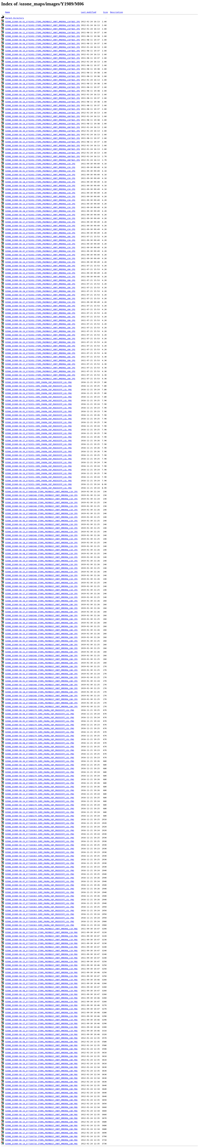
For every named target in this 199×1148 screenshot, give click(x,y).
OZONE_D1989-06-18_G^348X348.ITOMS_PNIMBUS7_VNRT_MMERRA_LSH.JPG (41, 543)
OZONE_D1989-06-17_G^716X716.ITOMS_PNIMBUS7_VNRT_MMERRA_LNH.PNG (41, 1133)
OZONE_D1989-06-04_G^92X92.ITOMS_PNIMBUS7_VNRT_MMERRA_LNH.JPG (40, 313)
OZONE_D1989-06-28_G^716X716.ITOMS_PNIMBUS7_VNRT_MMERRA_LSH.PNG (41, 1020)
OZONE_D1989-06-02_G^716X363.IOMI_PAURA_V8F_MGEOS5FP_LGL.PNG (39, 867)
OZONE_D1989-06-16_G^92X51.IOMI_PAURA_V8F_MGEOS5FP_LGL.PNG (38, 473)
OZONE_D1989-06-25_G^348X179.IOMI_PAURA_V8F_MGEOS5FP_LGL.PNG (39, 736)
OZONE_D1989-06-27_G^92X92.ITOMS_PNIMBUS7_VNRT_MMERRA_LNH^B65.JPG (42, 62)
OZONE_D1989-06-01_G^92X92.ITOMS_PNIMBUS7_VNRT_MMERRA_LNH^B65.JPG (42, 156)
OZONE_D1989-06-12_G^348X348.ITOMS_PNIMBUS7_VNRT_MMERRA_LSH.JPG (41, 517)
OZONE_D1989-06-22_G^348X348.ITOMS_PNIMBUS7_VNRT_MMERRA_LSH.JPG (41, 535)
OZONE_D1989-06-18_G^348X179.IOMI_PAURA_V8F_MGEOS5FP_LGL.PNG (39, 765)
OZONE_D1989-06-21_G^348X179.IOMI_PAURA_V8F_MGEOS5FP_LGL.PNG (39, 732)
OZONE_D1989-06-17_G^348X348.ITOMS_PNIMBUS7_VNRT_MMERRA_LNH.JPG (41, 696)
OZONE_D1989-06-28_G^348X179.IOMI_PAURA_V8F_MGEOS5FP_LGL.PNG (39, 790)
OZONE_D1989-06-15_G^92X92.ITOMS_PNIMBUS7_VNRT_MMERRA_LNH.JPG (40, 379)
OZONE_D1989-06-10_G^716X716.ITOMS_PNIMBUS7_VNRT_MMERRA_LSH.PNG (41, 969)
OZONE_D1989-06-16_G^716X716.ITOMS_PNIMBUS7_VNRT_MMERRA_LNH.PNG (41, 1114)
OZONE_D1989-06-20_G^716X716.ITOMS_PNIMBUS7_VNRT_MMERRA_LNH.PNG (41, 1104)
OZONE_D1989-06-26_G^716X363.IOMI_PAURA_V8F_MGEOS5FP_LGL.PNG (39, 878)
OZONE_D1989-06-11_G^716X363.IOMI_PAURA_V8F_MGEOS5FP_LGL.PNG (39, 925)
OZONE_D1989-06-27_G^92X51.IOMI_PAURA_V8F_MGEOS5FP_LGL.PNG (38, 440)
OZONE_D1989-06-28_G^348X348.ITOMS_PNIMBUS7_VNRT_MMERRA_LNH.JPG (41, 604)
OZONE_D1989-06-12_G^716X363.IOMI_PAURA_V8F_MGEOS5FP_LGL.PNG (39, 910)
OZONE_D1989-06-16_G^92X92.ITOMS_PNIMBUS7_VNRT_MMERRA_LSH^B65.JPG (42, 102)
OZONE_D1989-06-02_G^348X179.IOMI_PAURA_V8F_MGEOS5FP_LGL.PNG (39, 757)
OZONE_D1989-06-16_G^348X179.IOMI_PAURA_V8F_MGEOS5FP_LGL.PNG (39, 808)
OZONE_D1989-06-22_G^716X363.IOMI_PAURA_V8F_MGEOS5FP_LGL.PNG (39, 859)
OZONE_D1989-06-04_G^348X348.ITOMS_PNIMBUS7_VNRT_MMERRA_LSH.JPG (41, 502)
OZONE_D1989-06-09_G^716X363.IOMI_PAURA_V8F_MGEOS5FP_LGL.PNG (39, 892)
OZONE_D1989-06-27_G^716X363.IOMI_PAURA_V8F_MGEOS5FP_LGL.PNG (39, 889)
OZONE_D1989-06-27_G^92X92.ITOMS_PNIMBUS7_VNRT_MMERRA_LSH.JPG (40, 302)
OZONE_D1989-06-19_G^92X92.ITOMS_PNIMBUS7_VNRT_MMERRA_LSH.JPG (40, 207)
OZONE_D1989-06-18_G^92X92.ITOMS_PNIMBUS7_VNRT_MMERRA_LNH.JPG (40, 368)
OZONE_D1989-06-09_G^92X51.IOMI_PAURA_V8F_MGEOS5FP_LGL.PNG (38, 466)
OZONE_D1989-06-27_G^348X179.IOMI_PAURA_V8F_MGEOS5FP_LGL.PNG (39, 787)
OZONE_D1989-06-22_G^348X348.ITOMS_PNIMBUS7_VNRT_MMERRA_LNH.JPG (41, 615)
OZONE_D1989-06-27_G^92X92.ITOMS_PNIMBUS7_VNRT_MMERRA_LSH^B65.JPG (42, 153)
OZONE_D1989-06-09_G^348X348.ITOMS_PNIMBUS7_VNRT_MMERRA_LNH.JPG (41, 645)
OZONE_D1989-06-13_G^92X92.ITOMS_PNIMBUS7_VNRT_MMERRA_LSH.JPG (40, 204)
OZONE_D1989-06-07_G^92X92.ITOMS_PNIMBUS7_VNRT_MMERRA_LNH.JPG (40, 295)
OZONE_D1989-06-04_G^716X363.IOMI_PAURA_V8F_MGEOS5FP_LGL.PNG (39, 849)
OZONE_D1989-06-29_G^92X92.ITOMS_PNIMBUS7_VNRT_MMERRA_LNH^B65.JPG (42, 116)
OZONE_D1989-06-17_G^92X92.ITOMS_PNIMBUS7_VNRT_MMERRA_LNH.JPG (40, 364)
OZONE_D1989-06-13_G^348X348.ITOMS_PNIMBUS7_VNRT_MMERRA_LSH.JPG (41, 532)
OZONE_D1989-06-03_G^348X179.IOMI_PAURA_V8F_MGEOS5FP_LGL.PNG (39, 750)
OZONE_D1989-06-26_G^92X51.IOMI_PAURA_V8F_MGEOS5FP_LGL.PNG (38, 415)
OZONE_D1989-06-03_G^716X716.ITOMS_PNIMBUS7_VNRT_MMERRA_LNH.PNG (41, 1085)
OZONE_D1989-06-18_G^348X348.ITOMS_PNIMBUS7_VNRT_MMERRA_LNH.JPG (41, 692)
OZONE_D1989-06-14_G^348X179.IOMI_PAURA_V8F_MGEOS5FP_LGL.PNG (39, 801)
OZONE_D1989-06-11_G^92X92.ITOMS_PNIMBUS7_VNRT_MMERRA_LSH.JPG (40, 167)
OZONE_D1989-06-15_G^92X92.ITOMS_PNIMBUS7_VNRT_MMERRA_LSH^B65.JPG (42, 142)
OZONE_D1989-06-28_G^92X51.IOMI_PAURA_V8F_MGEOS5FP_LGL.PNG (38, 448)
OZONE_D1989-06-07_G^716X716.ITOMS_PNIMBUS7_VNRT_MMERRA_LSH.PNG (41, 1009)
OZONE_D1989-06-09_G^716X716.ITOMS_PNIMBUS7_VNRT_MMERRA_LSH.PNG (41, 976)
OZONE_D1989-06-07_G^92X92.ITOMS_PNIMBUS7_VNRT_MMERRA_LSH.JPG (40, 251)
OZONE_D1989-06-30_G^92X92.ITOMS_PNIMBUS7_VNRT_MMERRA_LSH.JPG (40, 258)
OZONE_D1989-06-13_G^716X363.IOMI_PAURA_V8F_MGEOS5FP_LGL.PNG (39, 921)
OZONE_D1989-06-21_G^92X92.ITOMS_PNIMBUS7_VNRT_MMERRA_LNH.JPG (40, 324)
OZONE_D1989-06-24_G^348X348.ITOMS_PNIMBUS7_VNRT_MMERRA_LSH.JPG (41, 564)
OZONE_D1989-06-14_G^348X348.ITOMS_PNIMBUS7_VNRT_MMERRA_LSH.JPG (41, 586)
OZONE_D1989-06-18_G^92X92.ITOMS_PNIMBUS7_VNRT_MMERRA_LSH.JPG (40, 182)
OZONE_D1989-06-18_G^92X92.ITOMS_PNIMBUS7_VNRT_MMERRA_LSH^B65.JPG (42, 83)
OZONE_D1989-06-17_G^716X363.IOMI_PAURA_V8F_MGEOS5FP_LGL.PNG (39, 903)
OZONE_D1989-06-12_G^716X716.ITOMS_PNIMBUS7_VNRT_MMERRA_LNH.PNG (41, 1136)
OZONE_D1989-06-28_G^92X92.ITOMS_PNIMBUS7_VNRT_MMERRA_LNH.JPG (40, 291)
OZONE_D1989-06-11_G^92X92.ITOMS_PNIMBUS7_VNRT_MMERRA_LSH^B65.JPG (42, 32)
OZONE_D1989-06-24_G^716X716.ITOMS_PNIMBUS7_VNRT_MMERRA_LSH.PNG (41, 1005)
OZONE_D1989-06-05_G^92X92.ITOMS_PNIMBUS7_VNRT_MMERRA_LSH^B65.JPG (42, 87)
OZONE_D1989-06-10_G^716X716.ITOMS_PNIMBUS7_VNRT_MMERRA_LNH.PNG (41, 1063)
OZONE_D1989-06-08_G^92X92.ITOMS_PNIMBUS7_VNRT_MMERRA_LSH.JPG (40, 185)
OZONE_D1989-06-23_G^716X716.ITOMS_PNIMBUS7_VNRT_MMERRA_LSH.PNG (41, 1027)
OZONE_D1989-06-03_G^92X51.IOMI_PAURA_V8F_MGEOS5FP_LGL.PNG (38, 382)
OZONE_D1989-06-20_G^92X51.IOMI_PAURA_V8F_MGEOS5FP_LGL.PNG (38, 422)
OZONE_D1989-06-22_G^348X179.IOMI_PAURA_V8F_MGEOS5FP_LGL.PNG (39, 747)
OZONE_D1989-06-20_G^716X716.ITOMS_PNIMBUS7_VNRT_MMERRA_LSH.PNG (41, 980)
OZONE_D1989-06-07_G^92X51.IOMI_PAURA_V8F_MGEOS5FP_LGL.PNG (38, 462)
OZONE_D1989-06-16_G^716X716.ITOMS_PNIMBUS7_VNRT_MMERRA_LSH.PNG (41, 951)
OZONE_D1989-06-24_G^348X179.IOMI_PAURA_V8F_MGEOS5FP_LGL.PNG (39, 710)
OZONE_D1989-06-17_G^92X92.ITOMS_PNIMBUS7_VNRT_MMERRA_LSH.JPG (40, 222)
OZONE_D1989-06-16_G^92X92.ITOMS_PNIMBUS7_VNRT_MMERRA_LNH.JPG (40, 349)
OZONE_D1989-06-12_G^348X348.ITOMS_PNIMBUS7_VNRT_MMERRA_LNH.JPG (41, 706)
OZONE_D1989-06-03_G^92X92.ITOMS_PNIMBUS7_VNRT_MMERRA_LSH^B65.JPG (42, 29)
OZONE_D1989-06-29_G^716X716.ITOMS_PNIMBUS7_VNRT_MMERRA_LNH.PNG (41, 1093)
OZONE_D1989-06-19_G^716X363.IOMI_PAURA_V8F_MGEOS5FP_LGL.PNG (39, 856)
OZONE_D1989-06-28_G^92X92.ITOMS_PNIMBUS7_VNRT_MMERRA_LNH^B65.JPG (42, 127)
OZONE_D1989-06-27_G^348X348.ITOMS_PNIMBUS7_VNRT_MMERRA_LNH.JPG (41, 612)
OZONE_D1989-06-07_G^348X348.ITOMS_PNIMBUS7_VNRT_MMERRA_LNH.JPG (41, 626)
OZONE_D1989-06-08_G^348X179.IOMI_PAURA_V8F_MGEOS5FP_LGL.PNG (39, 743)
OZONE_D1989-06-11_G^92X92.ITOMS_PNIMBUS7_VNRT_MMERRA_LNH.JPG (40, 357)
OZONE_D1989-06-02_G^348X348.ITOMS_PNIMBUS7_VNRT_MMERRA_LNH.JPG (41, 674)
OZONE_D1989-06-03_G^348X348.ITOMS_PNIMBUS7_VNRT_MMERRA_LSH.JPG (41, 499)
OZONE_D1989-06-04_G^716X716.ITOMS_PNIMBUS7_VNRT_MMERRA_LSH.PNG (41, 929)
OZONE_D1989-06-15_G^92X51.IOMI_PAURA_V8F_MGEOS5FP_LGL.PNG (38, 433)
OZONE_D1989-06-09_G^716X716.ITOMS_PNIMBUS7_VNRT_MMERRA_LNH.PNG (41, 1060)
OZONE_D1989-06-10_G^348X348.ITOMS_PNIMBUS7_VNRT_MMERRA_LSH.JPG (41, 513)
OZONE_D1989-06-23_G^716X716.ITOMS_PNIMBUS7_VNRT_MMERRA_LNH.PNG (41, 1111)
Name (7, 12)
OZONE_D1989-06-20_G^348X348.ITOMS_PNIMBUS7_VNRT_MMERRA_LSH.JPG (41, 539)
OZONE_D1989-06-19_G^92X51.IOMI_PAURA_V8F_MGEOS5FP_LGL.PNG (38, 419)
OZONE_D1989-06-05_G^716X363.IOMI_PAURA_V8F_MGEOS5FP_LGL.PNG (39, 834)
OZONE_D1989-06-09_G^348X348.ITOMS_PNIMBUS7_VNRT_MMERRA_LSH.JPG (41, 528)
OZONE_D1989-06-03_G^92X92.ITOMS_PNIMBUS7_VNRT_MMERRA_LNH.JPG (40, 284)
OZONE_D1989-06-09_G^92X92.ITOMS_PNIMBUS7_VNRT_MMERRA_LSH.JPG (40, 189)
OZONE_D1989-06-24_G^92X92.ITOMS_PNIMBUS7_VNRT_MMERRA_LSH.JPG (40, 262)
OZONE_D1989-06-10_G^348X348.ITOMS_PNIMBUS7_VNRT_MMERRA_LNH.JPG (41, 670)
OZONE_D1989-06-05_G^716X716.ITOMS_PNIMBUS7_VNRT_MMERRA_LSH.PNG (41, 936)
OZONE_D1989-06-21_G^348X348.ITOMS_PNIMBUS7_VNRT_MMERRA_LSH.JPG (41, 510)
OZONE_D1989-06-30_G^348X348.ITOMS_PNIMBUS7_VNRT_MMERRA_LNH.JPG (41, 623)
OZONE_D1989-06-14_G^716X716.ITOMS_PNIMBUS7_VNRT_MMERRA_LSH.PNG (41, 947)
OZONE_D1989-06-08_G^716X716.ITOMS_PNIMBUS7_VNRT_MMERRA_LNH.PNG (41, 1042)
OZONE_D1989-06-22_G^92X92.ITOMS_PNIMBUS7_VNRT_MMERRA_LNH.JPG (40, 335)
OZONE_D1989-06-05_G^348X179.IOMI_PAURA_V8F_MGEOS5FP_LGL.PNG (39, 721)
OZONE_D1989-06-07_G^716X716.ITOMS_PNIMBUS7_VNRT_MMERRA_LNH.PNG (41, 1038)
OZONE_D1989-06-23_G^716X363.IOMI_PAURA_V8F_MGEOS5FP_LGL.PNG (39, 841)
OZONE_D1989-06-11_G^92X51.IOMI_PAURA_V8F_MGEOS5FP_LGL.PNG (38, 488)
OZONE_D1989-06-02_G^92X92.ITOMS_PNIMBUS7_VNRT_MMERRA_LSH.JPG (40, 164)
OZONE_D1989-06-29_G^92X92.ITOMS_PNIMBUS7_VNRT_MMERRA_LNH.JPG (40, 287)
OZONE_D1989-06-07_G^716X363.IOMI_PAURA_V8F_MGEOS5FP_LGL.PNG (39, 881)
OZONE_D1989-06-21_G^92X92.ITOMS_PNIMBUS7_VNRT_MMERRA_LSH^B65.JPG (42, 36)
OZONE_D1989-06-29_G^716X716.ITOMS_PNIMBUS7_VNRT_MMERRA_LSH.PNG (41, 1016)
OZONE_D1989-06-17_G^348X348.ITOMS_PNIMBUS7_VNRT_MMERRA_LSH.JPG (41, 590)
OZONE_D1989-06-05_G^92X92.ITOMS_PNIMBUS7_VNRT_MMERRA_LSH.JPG (40, 247)
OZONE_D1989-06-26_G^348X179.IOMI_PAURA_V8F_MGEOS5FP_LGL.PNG (39, 783)
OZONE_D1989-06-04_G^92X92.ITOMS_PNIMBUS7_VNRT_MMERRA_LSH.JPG (40, 178)
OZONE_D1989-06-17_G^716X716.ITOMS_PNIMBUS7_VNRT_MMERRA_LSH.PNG (41, 1002)
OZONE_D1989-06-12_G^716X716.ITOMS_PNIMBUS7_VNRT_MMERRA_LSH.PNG (41, 994)
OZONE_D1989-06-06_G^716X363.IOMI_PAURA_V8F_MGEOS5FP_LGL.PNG (39, 827)
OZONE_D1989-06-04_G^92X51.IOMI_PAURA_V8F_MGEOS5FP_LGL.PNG (38, 408)
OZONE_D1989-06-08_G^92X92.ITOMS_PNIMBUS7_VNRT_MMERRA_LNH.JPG (40, 266)
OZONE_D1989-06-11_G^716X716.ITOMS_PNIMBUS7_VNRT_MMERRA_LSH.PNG (41, 987)
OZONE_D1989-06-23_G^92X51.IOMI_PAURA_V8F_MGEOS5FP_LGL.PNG (38, 386)
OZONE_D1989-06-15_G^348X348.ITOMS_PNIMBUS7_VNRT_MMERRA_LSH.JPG (41, 583)
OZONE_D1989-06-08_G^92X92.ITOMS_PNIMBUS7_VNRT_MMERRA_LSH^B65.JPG (42, 40)
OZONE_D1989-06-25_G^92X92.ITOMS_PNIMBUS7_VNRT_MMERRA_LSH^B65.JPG (42, 54)
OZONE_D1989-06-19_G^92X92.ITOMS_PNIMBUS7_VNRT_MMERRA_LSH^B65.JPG (42, 73)
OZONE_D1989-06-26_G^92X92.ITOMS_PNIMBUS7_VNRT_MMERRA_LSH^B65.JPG (42, 47)
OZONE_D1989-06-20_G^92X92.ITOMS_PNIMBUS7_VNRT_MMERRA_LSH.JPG (40, 240)
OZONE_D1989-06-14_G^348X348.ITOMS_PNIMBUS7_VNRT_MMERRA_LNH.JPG (41, 703)
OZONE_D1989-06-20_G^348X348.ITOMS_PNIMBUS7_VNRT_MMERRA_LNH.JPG (41, 663)
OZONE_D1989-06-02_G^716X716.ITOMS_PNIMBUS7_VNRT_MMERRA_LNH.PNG (41, 1053)
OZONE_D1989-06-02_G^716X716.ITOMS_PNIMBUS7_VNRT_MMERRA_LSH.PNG (41, 943)
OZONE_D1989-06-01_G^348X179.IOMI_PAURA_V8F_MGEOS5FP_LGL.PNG (39, 725)
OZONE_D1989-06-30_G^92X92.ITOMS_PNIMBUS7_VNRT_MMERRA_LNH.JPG (40, 320)
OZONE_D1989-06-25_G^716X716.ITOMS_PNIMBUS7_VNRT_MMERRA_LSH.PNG (41, 983)
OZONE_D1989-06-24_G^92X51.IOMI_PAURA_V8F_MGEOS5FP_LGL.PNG (38, 393)
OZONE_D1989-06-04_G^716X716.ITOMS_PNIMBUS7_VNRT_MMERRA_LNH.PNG (41, 1056)
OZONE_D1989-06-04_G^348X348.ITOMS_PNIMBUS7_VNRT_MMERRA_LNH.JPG (41, 666)
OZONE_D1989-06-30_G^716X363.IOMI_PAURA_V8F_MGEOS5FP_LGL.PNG (39, 896)
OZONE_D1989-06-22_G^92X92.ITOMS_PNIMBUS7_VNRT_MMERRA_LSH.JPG (40, 218)
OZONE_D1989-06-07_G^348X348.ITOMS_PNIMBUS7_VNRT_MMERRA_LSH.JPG (41, 568)
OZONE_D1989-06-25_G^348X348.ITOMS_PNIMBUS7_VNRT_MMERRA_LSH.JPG (41, 572)
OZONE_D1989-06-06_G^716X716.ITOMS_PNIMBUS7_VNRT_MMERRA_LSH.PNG (41, 932)
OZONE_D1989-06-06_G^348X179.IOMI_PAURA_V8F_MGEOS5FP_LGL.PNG (39, 714)
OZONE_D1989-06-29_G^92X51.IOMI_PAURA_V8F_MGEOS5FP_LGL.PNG (38, 437)
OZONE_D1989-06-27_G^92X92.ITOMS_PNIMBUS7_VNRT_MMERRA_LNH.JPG (40, 236)
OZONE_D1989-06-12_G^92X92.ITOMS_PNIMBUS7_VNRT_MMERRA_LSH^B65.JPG (42, 58)
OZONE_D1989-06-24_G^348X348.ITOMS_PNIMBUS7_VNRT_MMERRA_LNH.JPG (41, 630)
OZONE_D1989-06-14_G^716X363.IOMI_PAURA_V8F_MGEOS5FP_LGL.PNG (39, 918)
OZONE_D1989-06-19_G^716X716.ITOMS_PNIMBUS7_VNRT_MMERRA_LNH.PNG (41, 1096)
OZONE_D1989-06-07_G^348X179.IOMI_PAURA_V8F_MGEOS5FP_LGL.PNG (39, 772)
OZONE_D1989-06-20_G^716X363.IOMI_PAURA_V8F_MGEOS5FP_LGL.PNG (39, 863)
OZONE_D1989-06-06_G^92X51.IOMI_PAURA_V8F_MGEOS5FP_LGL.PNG (38, 389)
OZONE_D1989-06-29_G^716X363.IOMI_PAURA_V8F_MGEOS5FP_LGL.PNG (39, 885)
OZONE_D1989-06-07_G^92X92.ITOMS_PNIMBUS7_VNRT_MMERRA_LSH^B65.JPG (42, 98)
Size (105, 12)
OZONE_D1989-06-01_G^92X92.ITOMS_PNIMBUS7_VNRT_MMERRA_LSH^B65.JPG (42, 25)
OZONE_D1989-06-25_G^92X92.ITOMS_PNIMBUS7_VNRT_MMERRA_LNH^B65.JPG (42, 149)
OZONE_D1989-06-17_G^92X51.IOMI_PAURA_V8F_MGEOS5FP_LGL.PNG (38, 455)
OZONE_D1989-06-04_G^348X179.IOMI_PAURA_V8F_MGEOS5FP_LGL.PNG (39, 717)
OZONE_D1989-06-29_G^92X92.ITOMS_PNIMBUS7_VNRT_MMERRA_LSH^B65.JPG (42, 80)
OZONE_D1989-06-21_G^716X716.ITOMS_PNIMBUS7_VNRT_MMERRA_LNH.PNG (41, 1118)
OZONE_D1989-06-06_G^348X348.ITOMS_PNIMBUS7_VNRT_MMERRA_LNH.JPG (41, 659)
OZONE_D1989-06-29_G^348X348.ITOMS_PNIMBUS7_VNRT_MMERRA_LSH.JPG (41, 561)
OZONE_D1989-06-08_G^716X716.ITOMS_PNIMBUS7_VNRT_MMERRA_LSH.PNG (41, 991)
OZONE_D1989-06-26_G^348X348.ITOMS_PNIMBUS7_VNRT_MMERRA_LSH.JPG (41, 575)
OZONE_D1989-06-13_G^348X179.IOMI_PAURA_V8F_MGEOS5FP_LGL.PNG (39, 812)
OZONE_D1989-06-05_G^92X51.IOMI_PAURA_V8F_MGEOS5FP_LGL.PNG (38, 404)
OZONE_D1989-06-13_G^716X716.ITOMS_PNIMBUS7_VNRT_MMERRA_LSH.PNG (41, 958)
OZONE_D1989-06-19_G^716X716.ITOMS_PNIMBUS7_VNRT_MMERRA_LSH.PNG (41, 998)
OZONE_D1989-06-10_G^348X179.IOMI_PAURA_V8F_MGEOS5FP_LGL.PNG (39, 805)
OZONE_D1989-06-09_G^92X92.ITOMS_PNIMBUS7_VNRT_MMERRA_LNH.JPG (40, 309)
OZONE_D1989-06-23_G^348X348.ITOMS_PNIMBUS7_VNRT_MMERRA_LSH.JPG (41, 557)
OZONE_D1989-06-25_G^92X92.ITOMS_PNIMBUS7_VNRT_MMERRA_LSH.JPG (40, 229)
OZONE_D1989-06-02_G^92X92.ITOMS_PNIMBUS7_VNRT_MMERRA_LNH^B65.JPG (42, 160)
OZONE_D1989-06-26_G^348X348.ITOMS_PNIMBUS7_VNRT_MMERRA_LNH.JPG (41, 601)
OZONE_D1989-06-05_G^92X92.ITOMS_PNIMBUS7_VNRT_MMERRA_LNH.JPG (40, 317)
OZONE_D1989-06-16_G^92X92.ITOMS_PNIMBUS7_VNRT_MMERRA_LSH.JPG (40, 244)
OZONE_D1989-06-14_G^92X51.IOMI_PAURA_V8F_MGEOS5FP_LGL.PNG (38, 481)
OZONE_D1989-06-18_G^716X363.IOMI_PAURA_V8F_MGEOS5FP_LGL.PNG (39, 874)
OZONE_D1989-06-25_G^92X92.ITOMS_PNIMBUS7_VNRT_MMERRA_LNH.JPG (40, 280)
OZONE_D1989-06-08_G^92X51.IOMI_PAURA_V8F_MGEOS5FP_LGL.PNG (38, 426)
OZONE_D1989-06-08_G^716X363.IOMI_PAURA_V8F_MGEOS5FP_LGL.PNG (39, 830)
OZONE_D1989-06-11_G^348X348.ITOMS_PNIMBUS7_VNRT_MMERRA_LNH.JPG (41, 699)
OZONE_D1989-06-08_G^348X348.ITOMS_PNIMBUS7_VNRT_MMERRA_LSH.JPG (41, 553)
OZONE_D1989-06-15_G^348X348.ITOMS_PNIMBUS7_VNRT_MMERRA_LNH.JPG (41, 688)
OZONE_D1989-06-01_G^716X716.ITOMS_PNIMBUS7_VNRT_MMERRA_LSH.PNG (41, 954)
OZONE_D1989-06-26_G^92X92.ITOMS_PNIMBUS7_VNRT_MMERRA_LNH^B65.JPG (42, 94)
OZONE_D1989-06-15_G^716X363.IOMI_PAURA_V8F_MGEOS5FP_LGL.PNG (39, 870)
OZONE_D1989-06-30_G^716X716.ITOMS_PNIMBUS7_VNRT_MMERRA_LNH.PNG (41, 1129)
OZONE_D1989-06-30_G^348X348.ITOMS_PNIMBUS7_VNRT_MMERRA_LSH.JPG (41, 579)
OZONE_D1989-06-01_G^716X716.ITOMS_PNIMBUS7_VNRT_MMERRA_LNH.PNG (41, 1071)
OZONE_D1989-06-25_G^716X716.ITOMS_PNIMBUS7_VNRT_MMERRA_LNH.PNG (41, 1089)
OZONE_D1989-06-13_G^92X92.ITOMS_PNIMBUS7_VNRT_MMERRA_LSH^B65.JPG (42, 109)
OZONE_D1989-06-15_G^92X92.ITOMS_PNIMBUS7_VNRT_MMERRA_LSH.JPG (40, 273)
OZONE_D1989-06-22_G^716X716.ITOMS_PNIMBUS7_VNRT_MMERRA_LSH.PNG (41, 1031)
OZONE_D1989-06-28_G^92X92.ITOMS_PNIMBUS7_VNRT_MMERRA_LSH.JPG (40, 211)
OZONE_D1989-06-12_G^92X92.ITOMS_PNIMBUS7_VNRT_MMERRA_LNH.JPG (40, 360)
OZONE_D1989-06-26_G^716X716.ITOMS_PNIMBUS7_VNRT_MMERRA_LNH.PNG (41, 1082)
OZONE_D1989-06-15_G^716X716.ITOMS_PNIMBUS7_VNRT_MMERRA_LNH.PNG (41, 1122)
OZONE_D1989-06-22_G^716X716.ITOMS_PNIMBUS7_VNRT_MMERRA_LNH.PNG (41, 1107)
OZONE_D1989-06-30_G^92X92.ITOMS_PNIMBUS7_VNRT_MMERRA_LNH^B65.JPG (42, 134)
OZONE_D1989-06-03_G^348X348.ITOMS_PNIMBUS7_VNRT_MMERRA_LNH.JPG (41, 648)
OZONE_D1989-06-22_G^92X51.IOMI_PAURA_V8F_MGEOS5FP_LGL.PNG (38, 400)
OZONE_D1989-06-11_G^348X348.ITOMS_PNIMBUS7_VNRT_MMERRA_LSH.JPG (41, 506)
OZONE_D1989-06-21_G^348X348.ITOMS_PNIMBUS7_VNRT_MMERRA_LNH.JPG (41, 652)
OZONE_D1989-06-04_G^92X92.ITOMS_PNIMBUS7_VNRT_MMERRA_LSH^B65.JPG (42, 43)
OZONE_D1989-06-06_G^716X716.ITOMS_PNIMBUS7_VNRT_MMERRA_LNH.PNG (41, 1045)
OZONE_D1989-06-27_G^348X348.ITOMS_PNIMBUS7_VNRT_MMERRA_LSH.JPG (41, 594)
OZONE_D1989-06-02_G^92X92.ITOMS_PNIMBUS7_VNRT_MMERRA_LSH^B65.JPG (42, 22)
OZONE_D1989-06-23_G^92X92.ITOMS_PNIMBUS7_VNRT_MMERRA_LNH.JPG (40, 328)
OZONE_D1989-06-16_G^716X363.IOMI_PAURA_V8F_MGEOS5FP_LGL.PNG (39, 907)
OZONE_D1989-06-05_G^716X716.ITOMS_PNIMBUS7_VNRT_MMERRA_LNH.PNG (41, 1049)
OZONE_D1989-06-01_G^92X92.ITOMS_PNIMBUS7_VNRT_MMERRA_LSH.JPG (40, 171)
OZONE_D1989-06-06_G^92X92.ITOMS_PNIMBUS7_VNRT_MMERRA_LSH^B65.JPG (42, 105)
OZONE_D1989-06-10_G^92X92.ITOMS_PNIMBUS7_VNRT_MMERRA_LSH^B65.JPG (42, 51)
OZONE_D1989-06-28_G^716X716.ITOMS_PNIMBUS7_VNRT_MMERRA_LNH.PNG (41, 1078)
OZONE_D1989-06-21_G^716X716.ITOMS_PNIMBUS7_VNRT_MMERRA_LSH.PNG (41, 972)
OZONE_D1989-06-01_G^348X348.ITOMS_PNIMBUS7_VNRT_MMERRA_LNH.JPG (41, 681)
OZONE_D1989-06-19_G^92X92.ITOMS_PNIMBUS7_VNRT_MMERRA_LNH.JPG (40, 331)
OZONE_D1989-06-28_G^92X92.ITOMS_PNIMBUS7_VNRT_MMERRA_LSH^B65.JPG (42, 113)
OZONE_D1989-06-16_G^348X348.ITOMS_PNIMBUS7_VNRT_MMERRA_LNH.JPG (41, 677)
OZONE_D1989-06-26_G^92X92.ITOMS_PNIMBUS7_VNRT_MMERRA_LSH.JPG (40, 255)
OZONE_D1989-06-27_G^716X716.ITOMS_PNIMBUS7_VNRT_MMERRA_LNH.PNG (41, 1074)
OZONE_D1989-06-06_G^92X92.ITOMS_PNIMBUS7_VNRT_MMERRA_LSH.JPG (40, 215)
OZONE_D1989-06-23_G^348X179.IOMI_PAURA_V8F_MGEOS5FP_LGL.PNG (39, 728)
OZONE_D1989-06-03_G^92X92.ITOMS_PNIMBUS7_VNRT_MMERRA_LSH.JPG (40, 175)
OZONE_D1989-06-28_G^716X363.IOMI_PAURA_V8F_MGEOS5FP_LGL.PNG (39, 900)
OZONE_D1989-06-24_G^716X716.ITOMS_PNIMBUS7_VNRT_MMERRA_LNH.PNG (41, 1067)
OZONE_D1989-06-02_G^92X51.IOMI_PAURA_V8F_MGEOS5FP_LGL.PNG (38, 411)
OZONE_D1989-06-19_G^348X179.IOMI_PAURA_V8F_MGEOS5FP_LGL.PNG (39, 739)
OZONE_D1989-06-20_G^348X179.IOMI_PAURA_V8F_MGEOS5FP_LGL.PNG (39, 768)
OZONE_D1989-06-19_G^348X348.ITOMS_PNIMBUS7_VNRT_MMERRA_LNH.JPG (41, 655)
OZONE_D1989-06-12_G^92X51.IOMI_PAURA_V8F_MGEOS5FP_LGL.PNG (38, 477)
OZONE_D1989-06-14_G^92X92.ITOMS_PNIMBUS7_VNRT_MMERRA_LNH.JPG (40, 375)
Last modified (88, 12)
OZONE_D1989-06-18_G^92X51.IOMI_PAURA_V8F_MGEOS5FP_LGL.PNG (38, 444)
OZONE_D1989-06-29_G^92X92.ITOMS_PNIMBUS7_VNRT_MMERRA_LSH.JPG (40, 200)
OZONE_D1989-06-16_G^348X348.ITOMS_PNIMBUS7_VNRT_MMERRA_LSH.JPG (41, 597)
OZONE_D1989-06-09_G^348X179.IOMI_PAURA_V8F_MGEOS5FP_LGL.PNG (39, 776)
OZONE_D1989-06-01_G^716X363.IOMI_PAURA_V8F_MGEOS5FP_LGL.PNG (39, 823)
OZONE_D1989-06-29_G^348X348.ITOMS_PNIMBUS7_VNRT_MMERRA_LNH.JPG (41, 608)
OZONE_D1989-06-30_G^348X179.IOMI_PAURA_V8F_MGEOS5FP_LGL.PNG (39, 761)
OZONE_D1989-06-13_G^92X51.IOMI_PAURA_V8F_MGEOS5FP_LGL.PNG (38, 484)
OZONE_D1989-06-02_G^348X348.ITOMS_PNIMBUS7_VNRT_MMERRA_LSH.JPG (41, 492)
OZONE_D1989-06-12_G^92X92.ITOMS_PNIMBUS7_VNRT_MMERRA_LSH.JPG (40, 193)
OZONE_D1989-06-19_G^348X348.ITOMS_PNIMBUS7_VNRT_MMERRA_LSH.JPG (41, 524)
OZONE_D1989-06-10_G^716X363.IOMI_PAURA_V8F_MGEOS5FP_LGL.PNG (39, 914)
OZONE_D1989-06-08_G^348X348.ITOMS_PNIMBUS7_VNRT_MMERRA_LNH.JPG (41, 619)
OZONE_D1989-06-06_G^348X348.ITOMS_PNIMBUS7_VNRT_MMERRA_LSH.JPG (41, 521)
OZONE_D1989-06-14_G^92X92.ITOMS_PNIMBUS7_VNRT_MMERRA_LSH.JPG (40, 277)
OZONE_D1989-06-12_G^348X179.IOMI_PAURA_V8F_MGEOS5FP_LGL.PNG (39, 794)
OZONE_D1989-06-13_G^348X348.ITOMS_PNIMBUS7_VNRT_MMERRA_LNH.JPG (41, 685)
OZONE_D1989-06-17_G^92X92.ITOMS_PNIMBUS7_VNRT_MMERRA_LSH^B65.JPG (42, 76)
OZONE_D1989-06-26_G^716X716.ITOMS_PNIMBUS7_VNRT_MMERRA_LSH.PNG (41, 1012)
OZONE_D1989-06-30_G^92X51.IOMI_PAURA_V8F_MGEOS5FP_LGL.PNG (38, 451)
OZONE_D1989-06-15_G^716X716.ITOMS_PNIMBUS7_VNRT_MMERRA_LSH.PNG (41, 961)
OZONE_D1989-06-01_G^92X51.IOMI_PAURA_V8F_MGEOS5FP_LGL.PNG (38, 397)
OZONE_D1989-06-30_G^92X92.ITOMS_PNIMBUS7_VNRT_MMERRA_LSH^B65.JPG (42, 131)
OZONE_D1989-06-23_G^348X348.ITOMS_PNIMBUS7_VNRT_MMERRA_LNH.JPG (41, 637)
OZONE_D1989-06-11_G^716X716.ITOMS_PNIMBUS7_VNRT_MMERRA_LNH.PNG (41, 1100)
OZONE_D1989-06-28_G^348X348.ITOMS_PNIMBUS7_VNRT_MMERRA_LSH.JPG (41, 550)
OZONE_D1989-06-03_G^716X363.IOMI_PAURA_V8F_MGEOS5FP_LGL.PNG (39, 852)
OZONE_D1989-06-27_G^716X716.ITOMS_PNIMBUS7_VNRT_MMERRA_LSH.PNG (41, 1023)
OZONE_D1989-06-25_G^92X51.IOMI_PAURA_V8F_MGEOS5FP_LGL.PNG (38, 430)
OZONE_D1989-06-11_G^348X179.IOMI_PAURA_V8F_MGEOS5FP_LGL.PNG (39, 816)
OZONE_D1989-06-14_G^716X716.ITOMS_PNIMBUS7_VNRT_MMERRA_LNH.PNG (41, 1144)
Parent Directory (14, 18)
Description (116, 12)
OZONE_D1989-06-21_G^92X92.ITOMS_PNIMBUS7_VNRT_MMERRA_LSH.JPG (40, 226)
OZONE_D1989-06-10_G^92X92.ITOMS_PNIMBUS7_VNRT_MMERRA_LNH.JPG (40, 353)
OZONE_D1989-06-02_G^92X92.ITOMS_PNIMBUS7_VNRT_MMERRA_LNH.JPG (40, 338)
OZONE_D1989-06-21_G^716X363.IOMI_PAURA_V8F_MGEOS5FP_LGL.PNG (39, 845)
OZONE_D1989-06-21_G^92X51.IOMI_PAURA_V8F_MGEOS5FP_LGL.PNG (38, 459)
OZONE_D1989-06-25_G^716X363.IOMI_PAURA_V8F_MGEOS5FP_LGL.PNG (39, 838)
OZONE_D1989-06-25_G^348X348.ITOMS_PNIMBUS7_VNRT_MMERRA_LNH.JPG (41, 634)
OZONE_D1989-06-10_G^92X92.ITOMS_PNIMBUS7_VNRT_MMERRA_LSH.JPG (40, 196)
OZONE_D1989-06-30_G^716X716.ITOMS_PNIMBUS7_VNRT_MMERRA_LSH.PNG (41, 1034)
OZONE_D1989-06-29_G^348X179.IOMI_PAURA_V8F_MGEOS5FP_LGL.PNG (39, 779)
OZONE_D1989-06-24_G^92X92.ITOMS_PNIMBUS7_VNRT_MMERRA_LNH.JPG (40, 298)
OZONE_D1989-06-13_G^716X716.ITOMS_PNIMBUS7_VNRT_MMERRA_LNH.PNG (41, 1140)
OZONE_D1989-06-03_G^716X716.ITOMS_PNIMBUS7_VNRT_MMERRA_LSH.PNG (41, 940)
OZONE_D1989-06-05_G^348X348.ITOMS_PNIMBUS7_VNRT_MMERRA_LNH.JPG (41, 641)
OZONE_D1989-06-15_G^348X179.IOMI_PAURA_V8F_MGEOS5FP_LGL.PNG (39, 754)
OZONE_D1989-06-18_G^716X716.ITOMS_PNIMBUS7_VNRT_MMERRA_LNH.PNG (41, 1125)
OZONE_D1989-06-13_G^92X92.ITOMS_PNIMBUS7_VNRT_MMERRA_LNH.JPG (40, 371)
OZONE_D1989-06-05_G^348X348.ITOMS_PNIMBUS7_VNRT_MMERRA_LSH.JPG (41, 546)
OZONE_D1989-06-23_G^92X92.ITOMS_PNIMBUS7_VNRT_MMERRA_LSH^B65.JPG (42, 120)
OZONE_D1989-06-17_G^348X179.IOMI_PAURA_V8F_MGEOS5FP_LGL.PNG (39, 798)
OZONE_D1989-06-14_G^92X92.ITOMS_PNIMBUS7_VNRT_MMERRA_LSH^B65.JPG (42, 138)
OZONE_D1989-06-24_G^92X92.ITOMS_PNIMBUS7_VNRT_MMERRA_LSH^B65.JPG (42, 124)
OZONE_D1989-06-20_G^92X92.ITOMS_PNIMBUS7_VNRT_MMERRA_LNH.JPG (40, 342)
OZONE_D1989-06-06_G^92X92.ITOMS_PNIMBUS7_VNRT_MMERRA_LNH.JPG (40, 306)
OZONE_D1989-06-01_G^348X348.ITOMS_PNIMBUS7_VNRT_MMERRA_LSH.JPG (41, 495)
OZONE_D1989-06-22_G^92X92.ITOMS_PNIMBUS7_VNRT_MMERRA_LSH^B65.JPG (42, 69)
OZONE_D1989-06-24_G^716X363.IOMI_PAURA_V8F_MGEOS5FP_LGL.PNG (39, 819)
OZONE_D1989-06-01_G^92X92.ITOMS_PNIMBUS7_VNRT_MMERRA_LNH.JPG (40, 346)
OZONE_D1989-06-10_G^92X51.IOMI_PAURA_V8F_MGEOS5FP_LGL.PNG (38, 470)
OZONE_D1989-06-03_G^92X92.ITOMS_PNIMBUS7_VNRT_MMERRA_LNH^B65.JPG (42, 145)
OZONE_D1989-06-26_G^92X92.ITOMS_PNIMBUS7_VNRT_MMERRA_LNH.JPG (40, 269)
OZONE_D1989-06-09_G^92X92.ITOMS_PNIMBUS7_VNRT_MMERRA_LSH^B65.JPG (42, 65)
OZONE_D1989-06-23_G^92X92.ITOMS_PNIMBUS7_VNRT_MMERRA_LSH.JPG (40, 233)
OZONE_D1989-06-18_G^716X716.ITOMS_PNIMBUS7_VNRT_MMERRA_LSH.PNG (41, 965)
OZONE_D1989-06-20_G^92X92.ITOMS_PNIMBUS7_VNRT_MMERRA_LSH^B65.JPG (42, 91)
